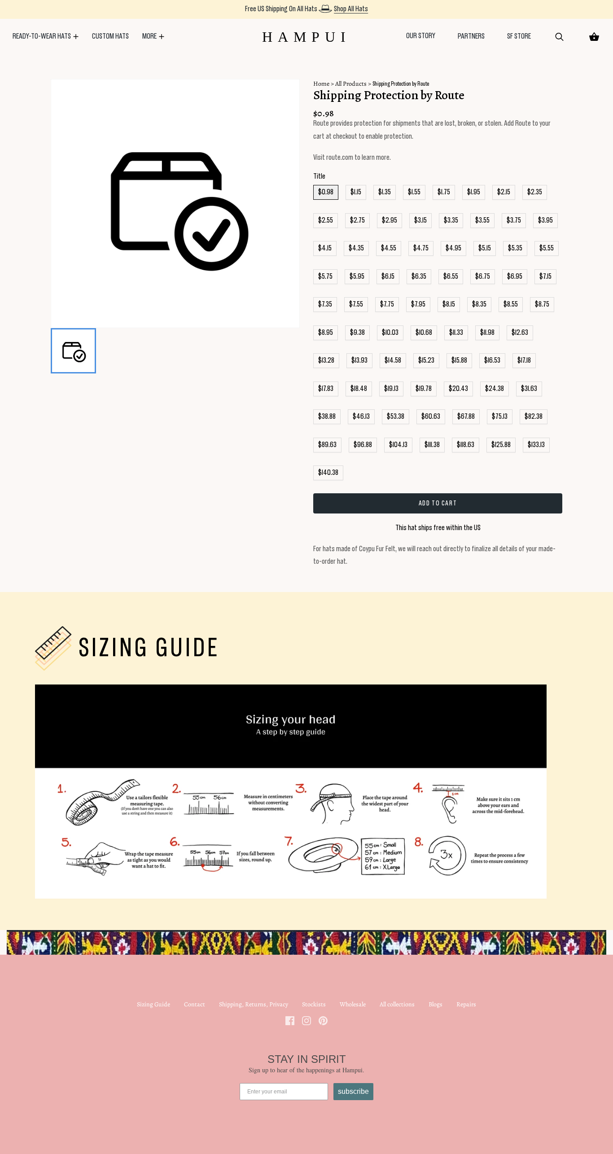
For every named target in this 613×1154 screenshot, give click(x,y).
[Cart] (594, 36)
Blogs (435, 1004)
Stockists (314, 1004)
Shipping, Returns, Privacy (253, 1004)
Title (319, 176)
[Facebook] (289, 1020)
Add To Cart (438, 503)
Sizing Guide (153, 1004)
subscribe (353, 1091)
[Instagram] (306, 1020)
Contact (194, 1004)
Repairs (466, 1004)
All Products (351, 83)
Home (321, 83)
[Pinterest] (323, 1020)
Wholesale (353, 1004)
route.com (339, 158)
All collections (397, 1004)
